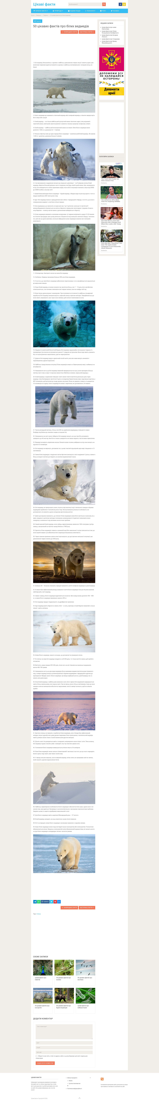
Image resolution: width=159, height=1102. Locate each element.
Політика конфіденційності (74, 1088)
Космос (116, 11)
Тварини (38, 21)
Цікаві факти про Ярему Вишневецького (109, 42)
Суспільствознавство (74, 1083)
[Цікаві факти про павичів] (43, 967)
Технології (90, 11)
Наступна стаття (86, 32)
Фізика (70, 1080)
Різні (104, 11)
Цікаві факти (44, 4)
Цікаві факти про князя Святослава (109, 28)
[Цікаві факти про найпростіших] (85, 996)
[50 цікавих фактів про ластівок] (85, 967)
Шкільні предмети (72, 1077)
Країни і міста (40, 11)
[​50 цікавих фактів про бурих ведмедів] (64, 996)
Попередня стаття (70, 32)
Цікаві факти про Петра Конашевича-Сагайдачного (110, 32)
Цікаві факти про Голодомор (111, 39)
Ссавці (39, 914)
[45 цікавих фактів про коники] (64, 967)
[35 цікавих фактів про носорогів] (43, 996)
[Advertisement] (64, 47)
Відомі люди (75, 11)
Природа (58, 11)
